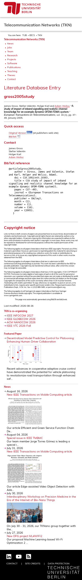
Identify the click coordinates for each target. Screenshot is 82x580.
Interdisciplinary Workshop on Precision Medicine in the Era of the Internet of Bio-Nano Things (41, 498)
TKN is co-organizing (15, 311)
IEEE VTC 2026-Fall (19, 325)
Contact (11, 79)
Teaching (12, 71)
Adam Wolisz (62, 105)
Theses (11, 75)
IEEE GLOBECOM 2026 (21, 319)
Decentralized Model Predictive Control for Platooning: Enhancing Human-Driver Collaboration (40, 339)
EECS (32, 35)
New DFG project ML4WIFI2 (24, 536)
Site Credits (32, 563)
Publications (14, 67)
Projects (11, 59)
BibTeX (13, 136)
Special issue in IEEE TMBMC (25, 438)
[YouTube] (18, 556)
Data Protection (58, 563)
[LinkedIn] (8, 556)
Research (12, 55)
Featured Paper (13, 333)
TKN (40, 35)
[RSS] (28, 556)
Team (10, 51)
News (10, 43)
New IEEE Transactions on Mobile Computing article (39, 394)
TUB (24, 35)
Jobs (9, 47)
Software (12, 63)
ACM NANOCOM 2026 (21, 322)
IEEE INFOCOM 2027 (20, 315)
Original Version (18, 132)
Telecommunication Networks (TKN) (24, 39)
